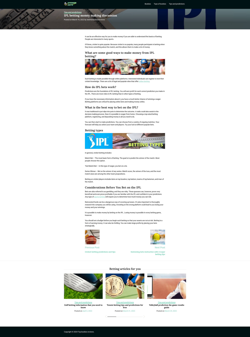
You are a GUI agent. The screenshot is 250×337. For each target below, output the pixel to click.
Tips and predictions (177, 4)
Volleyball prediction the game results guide (124, 306)
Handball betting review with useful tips (166, 305)
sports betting (99, 197)
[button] (105, 317)
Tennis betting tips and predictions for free (83, 306)
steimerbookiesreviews (96, 20)
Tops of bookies (160, 4)
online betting (144, 81)
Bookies (148, 4)
